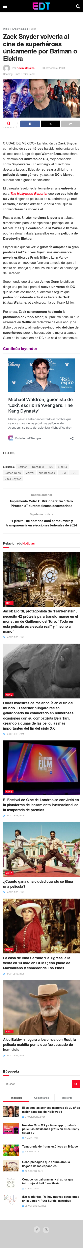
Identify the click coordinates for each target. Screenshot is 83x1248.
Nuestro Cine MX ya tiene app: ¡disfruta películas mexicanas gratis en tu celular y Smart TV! (50, 1129)
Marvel (30, 472)
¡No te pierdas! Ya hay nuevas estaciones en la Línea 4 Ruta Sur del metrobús (50, 1199)
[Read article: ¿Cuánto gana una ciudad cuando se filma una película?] (41, 849)
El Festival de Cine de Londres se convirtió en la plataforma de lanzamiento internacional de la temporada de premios (41, 804)
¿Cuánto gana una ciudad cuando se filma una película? (38, 884)
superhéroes (47, 472)
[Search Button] (78, 6)
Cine (33, 28)
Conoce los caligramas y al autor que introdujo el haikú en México (47, 1181)
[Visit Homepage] (41, 6)
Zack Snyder (13, 478)
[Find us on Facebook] (37, 1229)
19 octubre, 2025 (14, 637)
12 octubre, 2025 (14, 973)
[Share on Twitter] (50, 124)
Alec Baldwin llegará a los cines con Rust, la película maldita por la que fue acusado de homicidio (39, 1044)
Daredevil (38, 466)
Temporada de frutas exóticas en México (50, 1146)
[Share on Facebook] (30, 124)
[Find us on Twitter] (46, 1230)
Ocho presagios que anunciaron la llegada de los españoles (46, 1164)
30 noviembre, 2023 (53, 68)
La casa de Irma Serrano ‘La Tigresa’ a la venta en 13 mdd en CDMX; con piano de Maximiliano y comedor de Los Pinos (36, 963)
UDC (74, 472)
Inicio (6, 28)
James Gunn (13, 472)
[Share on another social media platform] (70, 124)
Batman (23, 466)
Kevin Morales (25, 68)
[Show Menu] (5, 6)
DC (51, 466)
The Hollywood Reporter (29, 193)
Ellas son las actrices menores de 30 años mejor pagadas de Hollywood (51, 1110)
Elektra (62, 466)
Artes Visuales (20, 28)
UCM (63, 472)
